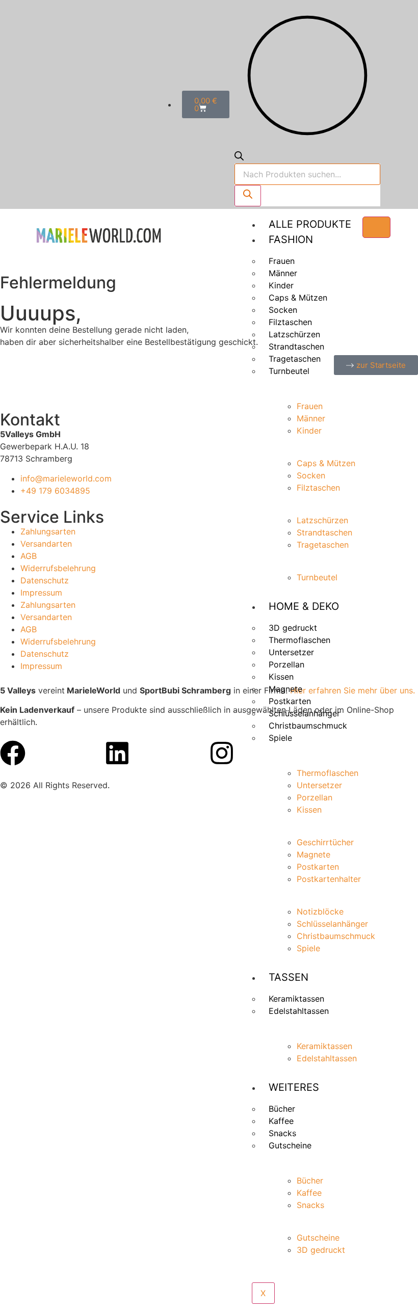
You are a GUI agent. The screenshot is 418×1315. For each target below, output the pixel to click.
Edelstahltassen (299, 1011)
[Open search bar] (239, 157)
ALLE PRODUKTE (310, 224)
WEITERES (294, 1087)
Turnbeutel (289, 371)
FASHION (291, 239)
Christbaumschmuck (308, 725)
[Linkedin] (117, 753)
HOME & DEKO (304, 606)
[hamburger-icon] (376, 227)
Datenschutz (44, 580)
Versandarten (46, 544)
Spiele (280, 738)
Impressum (41, 592)
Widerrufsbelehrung (58, 568)
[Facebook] (12, 753)
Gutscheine (290, 1145)
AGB (28, 556)
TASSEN (288, 977)
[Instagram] (221, 753)
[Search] (247, 195)
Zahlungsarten (47, 531)
